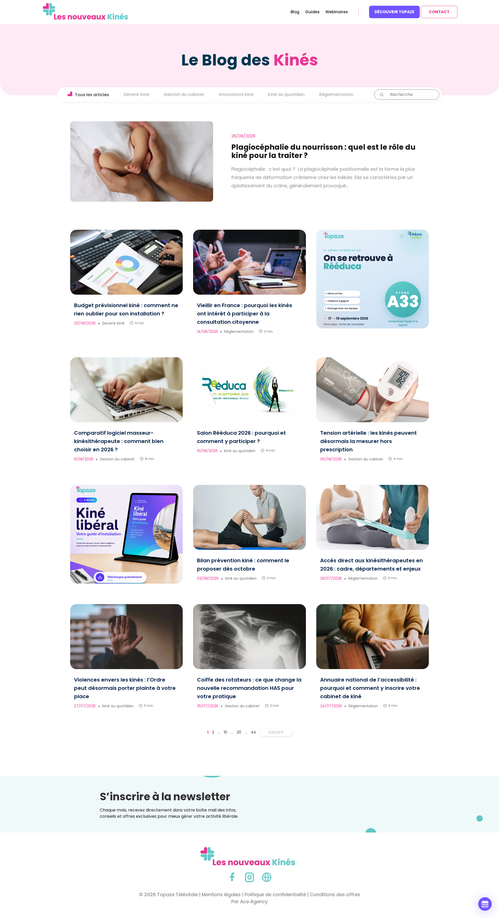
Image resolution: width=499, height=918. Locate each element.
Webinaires (336, 12)
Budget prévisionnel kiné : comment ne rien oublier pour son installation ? (126, 309)
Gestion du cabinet (184, 94)
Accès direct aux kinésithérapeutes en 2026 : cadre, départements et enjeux (371, 564)
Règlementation (336, 94)
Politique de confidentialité (275, 894)
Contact (439, 12)
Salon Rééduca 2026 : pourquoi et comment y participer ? (241, 437)
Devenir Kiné (136, 94)
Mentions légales (221, 894)
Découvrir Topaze (394, 12)
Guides (312, 12)
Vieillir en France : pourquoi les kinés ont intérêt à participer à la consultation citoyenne (244, 314)
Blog (295, 12)
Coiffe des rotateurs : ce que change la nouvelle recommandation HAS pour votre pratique (249, 688)
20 (239, 732)
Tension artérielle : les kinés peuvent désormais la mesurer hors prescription (368, 441)
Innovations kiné (236, 94)
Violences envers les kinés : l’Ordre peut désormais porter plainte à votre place (125, 688)
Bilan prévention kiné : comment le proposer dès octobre (243, 564)
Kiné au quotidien (286, 94)
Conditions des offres (335, 894)
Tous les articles (92, 95)
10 (225, 732)
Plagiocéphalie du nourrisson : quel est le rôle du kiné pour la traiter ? (323, 151)
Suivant (275, 732)
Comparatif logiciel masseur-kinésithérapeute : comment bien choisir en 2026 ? (118, 441)
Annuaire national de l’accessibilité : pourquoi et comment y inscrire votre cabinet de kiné (370, 688)
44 (253, 732)
